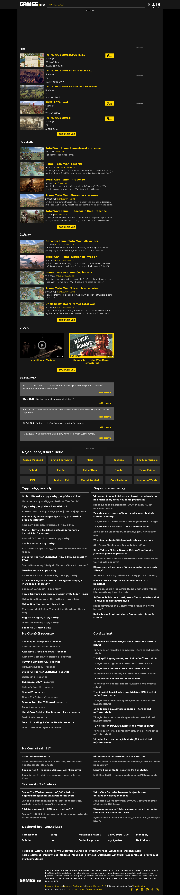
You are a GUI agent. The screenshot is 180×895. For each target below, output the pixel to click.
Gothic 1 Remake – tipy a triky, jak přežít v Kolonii (51, 496)
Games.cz (81, 851)
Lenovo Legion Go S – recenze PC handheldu (120, 770)
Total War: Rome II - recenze (65, 179)
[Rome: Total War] (32, 107)
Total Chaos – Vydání (42, 360)
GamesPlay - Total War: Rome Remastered (91, 361)
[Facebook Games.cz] (132, 889)
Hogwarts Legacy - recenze (39, 667)
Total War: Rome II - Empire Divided (68, 70)
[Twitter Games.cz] (137, 889)
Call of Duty (90, 470)
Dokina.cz (104, 855)
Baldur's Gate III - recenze (37, 687)
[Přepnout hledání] (149, 4)
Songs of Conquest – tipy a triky (41, 589)
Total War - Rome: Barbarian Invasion (71, 256)
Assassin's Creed (33, 460)
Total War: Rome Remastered (65, 55)
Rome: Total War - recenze (64, 163)
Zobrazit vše (66, 134)
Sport (48, 851)
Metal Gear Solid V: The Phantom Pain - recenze (51, 712)
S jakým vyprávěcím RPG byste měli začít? (47, 809)
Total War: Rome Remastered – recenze (73, 148)
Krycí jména (115, 840)
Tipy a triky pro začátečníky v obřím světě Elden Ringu (55, 594)
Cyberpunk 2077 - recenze (38, 682)
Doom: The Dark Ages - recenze (41, 727)
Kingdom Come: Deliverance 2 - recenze (46, 656)
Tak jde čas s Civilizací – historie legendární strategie (125, 521)
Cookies (67, 886)
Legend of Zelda (147, 480)
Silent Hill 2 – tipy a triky (36, 627)
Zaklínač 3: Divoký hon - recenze (41, 641)
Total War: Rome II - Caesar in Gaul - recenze (76, 211)
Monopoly (142, 834)
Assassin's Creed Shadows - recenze (44, 651)
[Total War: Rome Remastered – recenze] (32, 153)
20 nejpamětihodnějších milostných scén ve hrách (123, 540)
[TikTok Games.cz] (152, 889)
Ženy (57, 851)
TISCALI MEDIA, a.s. (76, 889)
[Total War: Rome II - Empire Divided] (32, 76)
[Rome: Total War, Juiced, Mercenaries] (32, 293)
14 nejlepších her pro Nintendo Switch (116, 678)
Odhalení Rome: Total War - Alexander (71, 241)
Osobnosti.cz (132, 851)
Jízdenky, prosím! (89, 840)
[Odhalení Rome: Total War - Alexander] (32, 246)
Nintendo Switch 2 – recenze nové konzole (119, 756)
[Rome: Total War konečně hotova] (32, 277)
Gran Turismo (118, 480)
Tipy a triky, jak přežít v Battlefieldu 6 (44, 506)
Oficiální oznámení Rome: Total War (70, 304)
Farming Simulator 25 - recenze (41, 661)
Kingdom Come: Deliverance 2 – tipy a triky (48, 525)
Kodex (89, 886)
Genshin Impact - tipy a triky (39, 570)
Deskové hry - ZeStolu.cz (42, 826)
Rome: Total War (56, 102)
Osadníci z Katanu (90, 834)
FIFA (32, 480)
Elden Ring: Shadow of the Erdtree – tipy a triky (50, 599)
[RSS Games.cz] (158, 889)
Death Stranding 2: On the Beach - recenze (48, 722)
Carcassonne (30, 834)
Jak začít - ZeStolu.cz (39, 784)
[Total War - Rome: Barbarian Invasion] (32, 261)
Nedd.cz (65, 855)
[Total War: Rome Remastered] (32, 60)
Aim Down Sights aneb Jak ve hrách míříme (119, 545)
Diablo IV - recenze (33, 692)
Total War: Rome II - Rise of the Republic (72, 86)
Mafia (90, 460)
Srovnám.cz (151, 855)
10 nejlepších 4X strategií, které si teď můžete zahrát (125, 673)
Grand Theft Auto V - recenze (40, 697)
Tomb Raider (147, 470)
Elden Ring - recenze (34, 677)
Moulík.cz (77, 855)
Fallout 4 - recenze (33, 707)
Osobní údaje (79, 886)
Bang (53, 834)
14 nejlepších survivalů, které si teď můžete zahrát (123, 725)
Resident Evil (61, 480)
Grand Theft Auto (61, 460)
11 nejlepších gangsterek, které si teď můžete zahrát (125, 658)
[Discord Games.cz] (147, 889)
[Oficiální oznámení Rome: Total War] (32, 309)
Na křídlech (143, 840)
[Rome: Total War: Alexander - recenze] (32, 200)
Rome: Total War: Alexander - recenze (71, 195)
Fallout (33, 470)
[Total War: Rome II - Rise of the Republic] (32, 92)
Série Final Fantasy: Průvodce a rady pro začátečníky (125, 575)
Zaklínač (118, 460)
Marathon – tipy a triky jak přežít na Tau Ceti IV (50, 501)
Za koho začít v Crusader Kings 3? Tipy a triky (49, 575)
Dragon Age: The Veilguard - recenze (44, 702)
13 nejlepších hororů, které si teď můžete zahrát (122, 668)
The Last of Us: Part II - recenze (41, 646)
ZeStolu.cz (115, 851)
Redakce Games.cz (66, 167)
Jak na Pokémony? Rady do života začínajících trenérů (55, 565)
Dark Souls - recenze (34, 717)
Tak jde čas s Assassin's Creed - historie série (121, 526)
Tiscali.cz (27, 851)
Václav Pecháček (64, 152)
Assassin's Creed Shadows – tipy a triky (46, 538)
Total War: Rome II (58, 118)
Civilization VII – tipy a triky (38, 543)
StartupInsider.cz (32, 859)
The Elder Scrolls (147, 460)
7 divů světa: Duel (118, 834)
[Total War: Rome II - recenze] (32, 184)
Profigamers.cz (98, 851)
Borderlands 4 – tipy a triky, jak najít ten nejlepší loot (54, 511)
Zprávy (39, 851)
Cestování (67, 851)
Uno (52, 840)
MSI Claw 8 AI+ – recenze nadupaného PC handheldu (125, 775)
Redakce (59, 886)
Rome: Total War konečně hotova (68, 272)
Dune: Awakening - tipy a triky (40, 622)
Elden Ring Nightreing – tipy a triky (43, 604)
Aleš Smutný (61, 183)
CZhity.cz (117, 855)
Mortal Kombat (90, 480)
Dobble (26, 840)
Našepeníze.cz (133, 855)
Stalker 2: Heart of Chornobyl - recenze (45, 672)
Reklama (49, 886)
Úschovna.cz (50, 855)
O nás (104, 886)
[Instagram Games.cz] (142, 889)
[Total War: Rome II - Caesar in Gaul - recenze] (32, 216)
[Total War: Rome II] (32, 123)
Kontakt (97, 886)
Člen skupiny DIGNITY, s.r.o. (98, 889)
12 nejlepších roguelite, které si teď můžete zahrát (123, 663)
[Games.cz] (32, 4)
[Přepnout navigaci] (153, 4)
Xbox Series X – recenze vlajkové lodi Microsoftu (51, 770)
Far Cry (61, 470)
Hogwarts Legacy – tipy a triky (40, 617)
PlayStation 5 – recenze (36, 756)
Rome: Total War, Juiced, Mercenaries (71, 288)
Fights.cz (90, 855)
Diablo (118, 470)
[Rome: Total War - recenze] (32, 169)
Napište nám (139, 886)
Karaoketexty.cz (31, 855)
